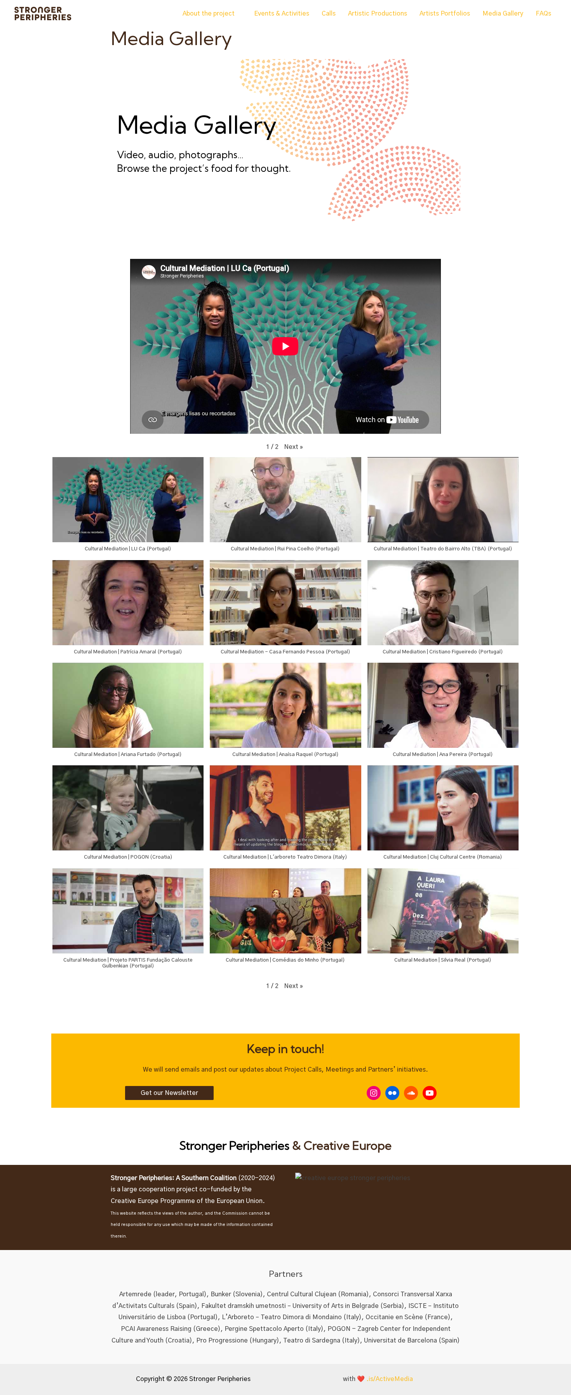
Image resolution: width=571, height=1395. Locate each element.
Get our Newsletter (169, 1093)
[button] (293, 447)
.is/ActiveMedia (389, 1379)
